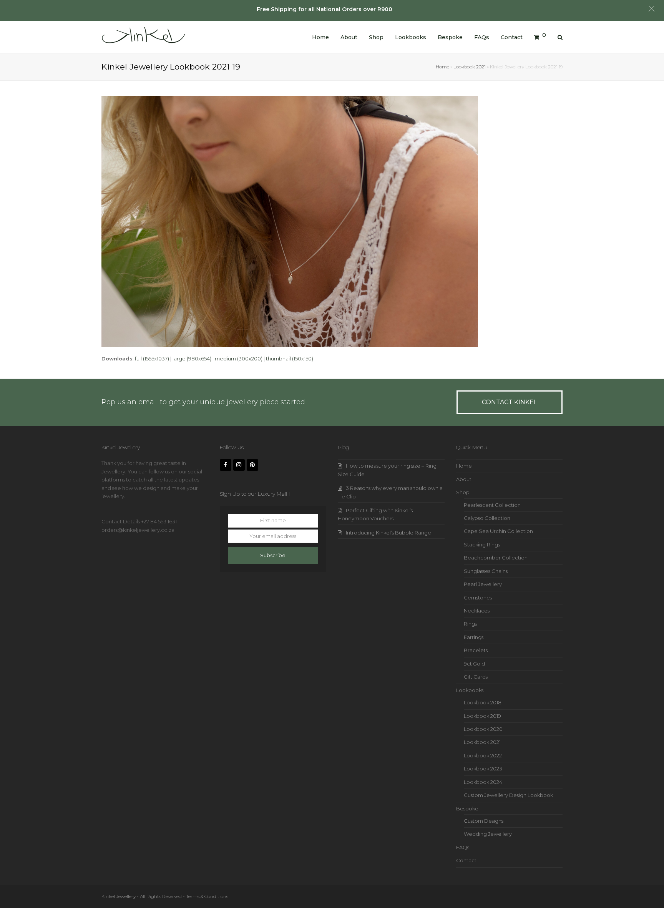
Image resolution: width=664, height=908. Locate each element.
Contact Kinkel (509, 402)
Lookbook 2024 (483, 782)
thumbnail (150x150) (289, 358)
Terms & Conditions (207, 896)
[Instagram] (239, 465)
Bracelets (476, 650)
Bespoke (467, 808)
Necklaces (477, 611)
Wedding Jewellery (488, 834)
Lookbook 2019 (482, 716)
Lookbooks (469, 690)
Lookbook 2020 (483, 729)
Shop (463, 492)
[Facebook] (225, 465)
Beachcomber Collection (496, 557)
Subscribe (273, 555)
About (463, 479)
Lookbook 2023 (483, 768)
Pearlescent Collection (492, 505)
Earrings (473, 637)
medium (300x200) (238, 358)
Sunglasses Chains (486, 571)
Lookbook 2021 (469, 67)
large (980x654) (192, 358)
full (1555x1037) (152, 358)
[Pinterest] (252, 465)
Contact (466, 860)
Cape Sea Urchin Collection (498, 531)
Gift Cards (476, 677)
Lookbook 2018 (482, 702)
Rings (470, 624)
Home (442, 67)
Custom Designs (483, 821)
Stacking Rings (482, 544)
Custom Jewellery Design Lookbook (508, 795)
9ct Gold (474, 664)
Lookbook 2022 (483, 755)
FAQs (462, 847)
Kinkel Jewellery (118, 896)
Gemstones (478, 597)
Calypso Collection (487, 518)
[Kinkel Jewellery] (145, 36)
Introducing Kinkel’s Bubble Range (388, 533)
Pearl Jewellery (483, 584)
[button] (651, 8)
